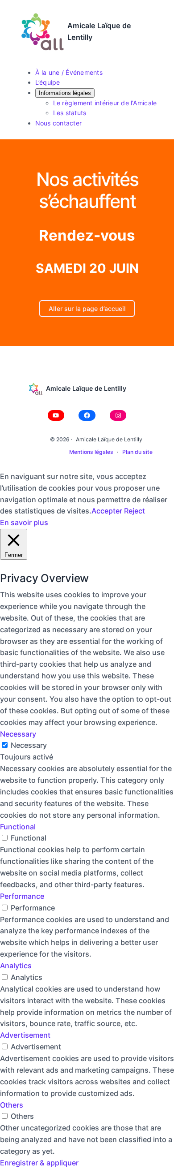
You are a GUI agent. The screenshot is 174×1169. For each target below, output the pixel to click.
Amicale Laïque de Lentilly (86, 388)
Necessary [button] (18, 733)
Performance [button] (22, 896)
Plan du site (137, 452)
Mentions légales (91, 452)
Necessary (29, 745)
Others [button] (11, 1104)
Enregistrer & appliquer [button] (39, 1162)
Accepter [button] (106, 510)
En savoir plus (24, 522)
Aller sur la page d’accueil (87, 308)
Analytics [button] (16, 965)
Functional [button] (18, 826)
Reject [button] (134, 510)
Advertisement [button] (25, 1035)
